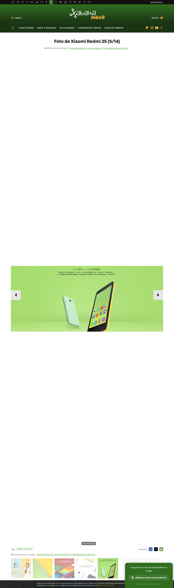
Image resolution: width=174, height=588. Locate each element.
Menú (18, 17)
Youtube (156, 27)
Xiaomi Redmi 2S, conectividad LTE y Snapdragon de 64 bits (99, 48)
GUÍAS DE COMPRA (113, 27)
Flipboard (147, 27)
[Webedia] (156, 2)
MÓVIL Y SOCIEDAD (46, 27)
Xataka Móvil (87, 14)
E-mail (161, 549)
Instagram (152, 27)
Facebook (151, 549)
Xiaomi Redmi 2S (24, 549)
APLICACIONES (66, 27)
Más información (107, 585)
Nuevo (155, 17)
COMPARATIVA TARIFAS (89, 27)
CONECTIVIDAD (26, 27)
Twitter (161, 27)
